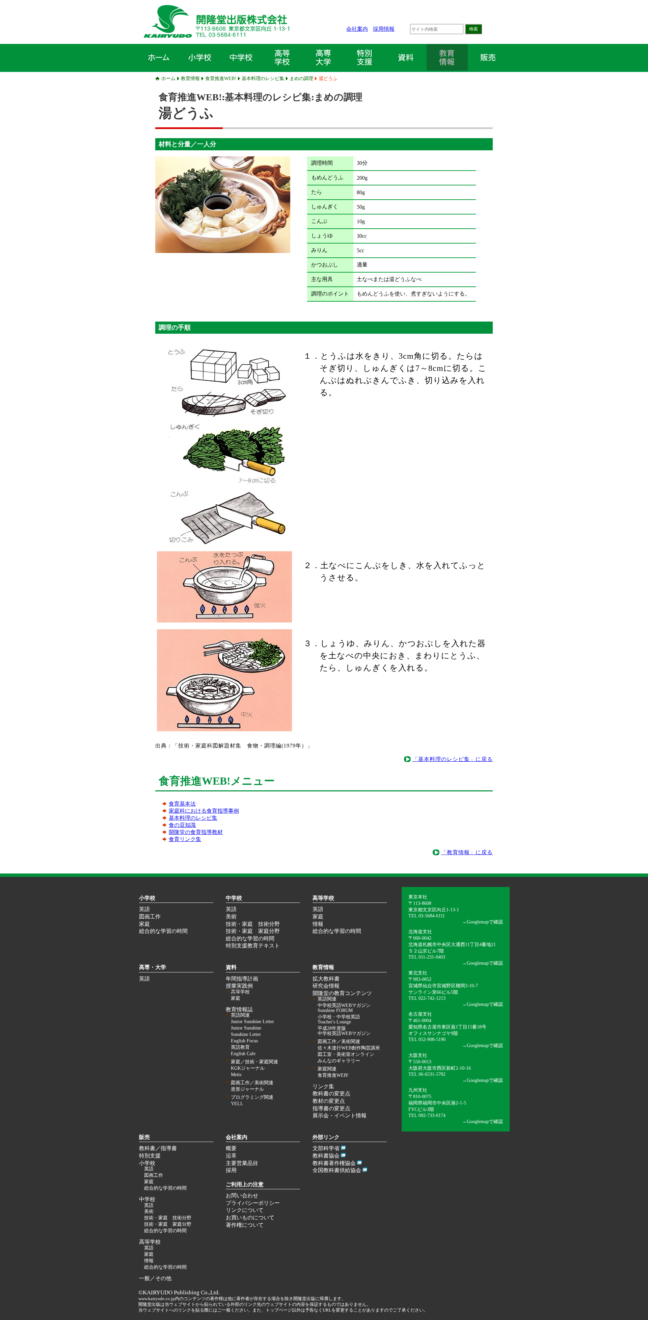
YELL (237, 1103)
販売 (144, 1137)
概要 (231, 1148)
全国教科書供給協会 (337, 1170)
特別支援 (150, 1156)
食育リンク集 (185, 839)
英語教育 (240, 1047)
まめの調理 (301, 78)
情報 (318, 924)
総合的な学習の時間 (163, 931)
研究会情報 (326, 986)
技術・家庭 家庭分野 (253, 931)
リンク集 (323, 1086)
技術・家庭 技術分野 (253, 924)
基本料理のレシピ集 (263, 78)
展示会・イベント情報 (340, 1115)
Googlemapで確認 (485, 921)
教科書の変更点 (331, 1093)
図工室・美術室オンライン (346, 1054)
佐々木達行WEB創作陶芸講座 (349, 1047)
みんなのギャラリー (339, 1060)
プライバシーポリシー (253, 1203)
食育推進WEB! (220, 78)
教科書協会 (326, 1156)
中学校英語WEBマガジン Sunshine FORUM (344, 1008)
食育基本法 (182, 804)
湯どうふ (328, 78)
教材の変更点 (329, 1101)
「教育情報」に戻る (467, 852)
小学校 (147, 898)
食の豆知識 (182, 825)
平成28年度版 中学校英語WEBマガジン (344, 1031)
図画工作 (150, 916)
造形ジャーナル (247, 1089)
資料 (231, 967)
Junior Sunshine (246, 1028)
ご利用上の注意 (245, 1184)
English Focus (244, 1040)
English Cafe (243, 1053)
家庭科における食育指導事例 (204, 811)
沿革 (231, 1156)
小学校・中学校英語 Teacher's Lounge (339, 1019)
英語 (144, 909)
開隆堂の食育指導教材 (196, 832)
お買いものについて (250, 1217)
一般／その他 (155, 1278)
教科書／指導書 (158, 1148)
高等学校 (323, 898)
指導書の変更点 (331, 1108)
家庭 (144, 924)
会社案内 (357, 29)
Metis (236, 1074)
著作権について (245, 1225)
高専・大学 (152, 967)
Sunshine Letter (246, 1034)
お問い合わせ (242, 1195)
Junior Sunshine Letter (252, 1021)
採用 (231, 1170)
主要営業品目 (242, 1163)
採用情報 (384, 29)
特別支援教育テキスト (253, 945)
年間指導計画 (242, 979)
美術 (231, 916)
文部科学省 (326, 1148)
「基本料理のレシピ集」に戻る (452, 759)
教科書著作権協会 (334, 1163)
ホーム (168, 78)
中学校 (234, 898)
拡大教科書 (326, 979)
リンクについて (245, 1210)
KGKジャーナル (248, 1068)
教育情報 (190, 78)
